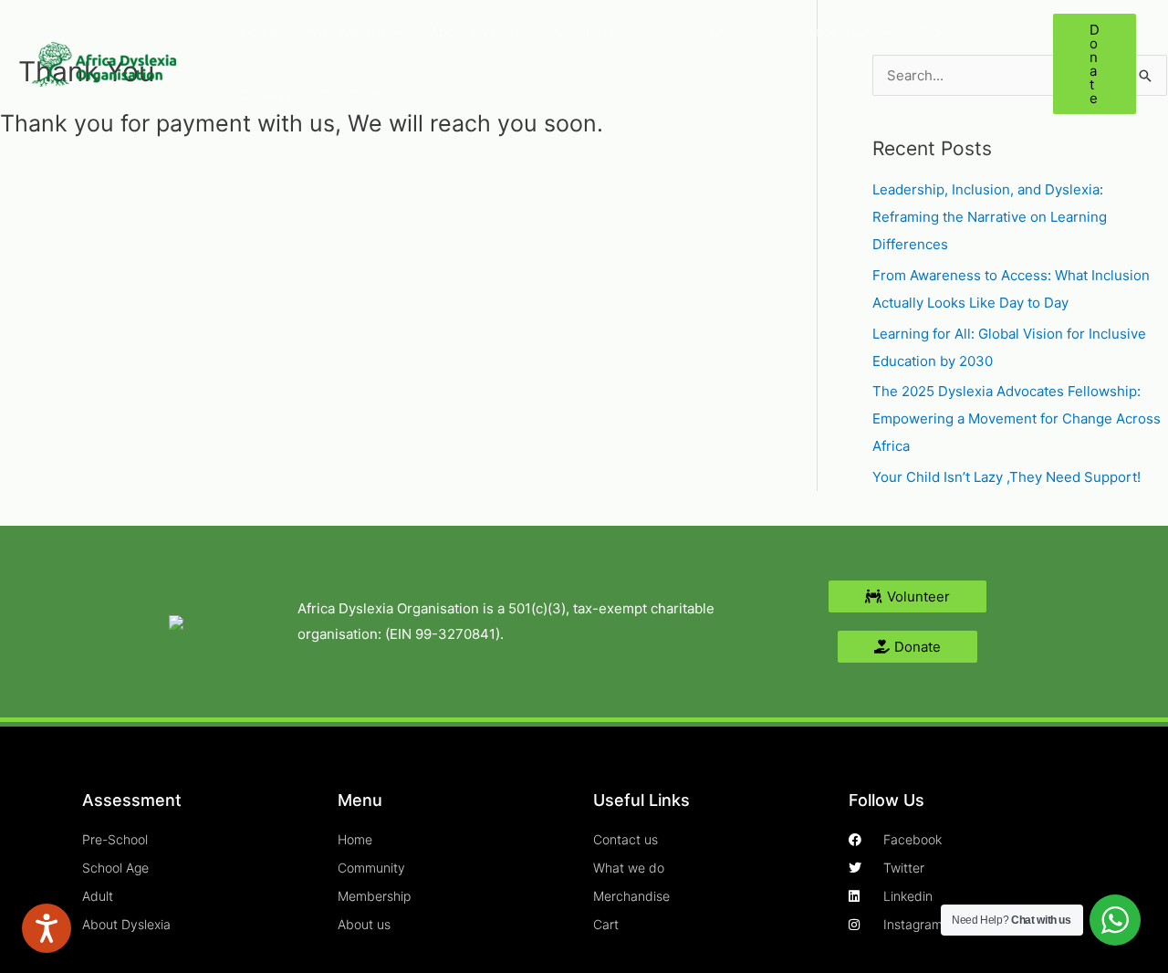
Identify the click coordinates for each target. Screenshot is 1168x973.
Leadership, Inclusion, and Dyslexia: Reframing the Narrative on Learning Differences (989, 217)
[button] (393, 32)
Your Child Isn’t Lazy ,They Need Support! (1006, 477)
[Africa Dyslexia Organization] (104, 62)
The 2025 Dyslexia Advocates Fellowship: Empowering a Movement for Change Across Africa (1016, 418)
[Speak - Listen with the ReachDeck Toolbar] (46, 928)
